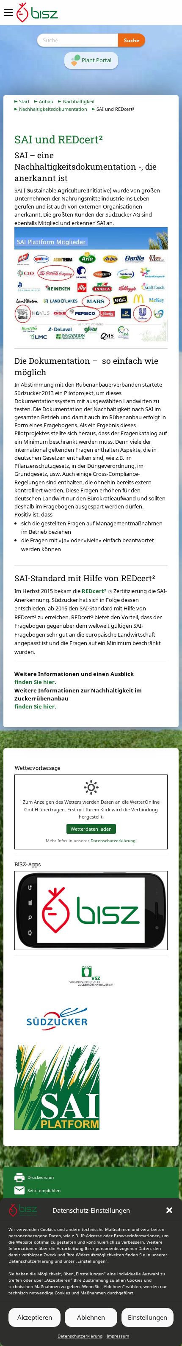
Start (24, 101)
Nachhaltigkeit (79, 101)
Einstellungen (147, 1317)
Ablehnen (91, 1317)
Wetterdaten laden (91, 829)
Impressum (118, 1336)
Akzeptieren (34, 1317)
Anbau (46, 101)
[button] (169, 1210)
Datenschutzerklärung (80, 1336)
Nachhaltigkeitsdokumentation (53, 109)
